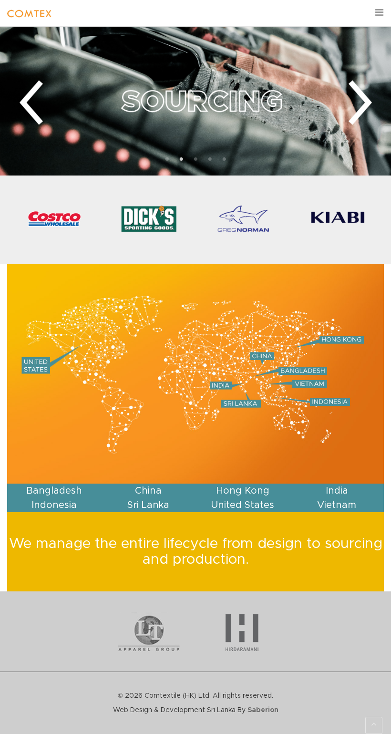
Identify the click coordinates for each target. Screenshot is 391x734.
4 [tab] (210, 159)
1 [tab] (167, 159)
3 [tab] (195, 159)
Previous (31, 102)
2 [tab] (181, 159)
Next (360, 102)
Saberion (262, 710)
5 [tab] (224, 159)
